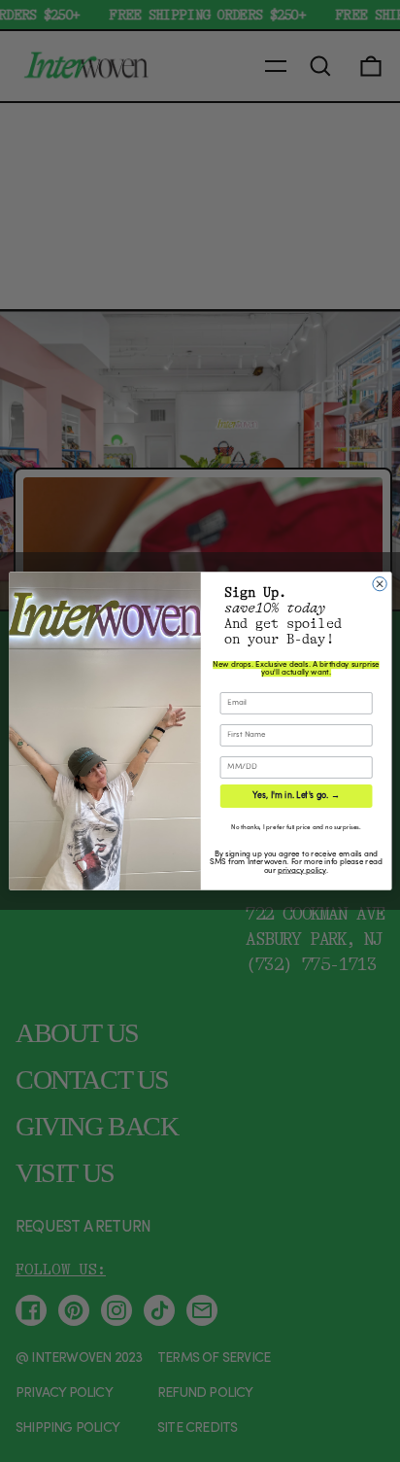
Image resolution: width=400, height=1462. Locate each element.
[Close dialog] (378, 584)
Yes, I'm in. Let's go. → (295, 795)
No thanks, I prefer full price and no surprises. (295, 827)
